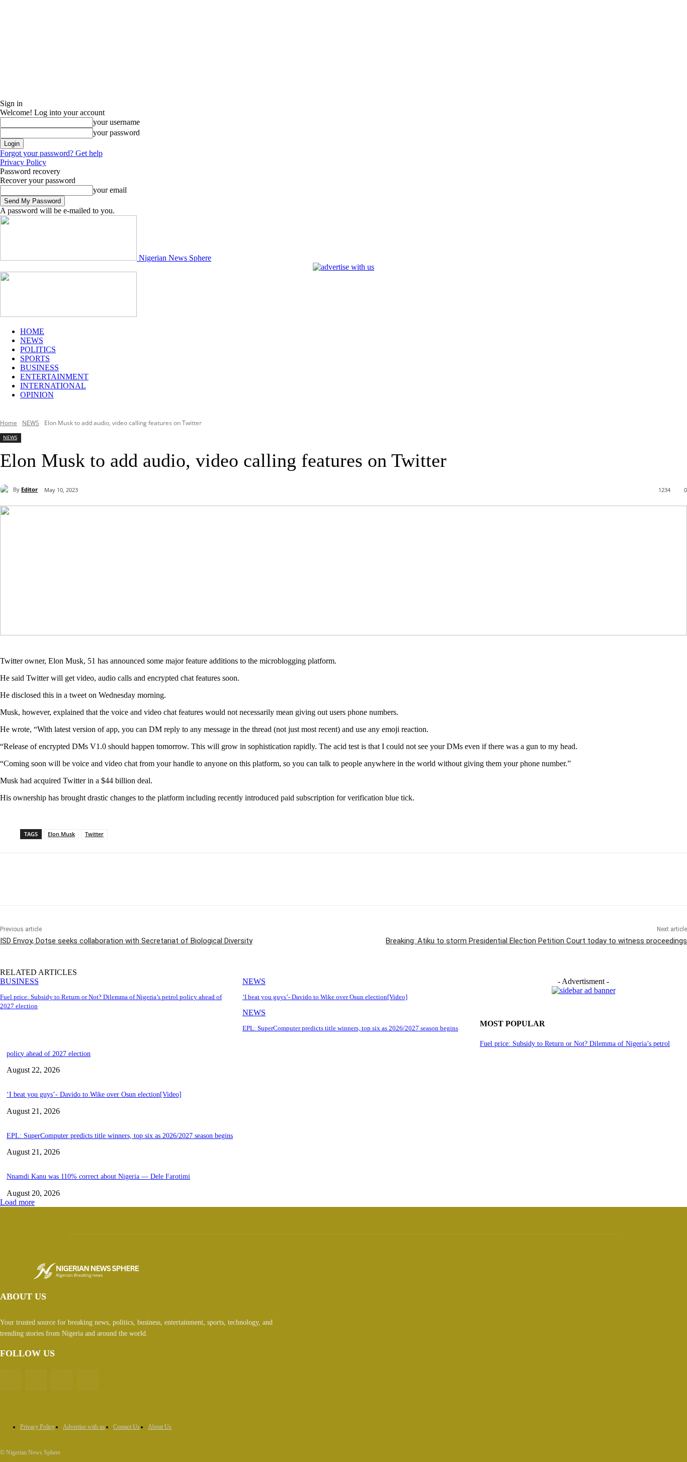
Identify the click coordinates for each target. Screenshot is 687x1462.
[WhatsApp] (197, 879)
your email (110, 190)
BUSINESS (39, 367)
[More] (234, 879)
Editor (29, 489)
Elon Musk (61, 834)
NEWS (31, 340)
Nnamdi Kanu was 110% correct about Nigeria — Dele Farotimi (98, 1176)
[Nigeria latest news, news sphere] (86, 1271)
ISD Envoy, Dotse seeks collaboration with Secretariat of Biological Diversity (126, 940)
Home (8, 423)
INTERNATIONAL (53, 385)
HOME (32, 331)
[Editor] (6, 489)
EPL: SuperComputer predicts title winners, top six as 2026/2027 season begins (350, 1028)
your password (116, 132)
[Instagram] (61, 1379)
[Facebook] (89, 879)
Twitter (94, 834)
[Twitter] (125, 879)
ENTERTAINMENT (54, 376)
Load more (17, 1202)
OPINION (37, 394)
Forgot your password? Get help (51, 153)
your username (116, 122)
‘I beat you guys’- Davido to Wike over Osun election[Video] (324, 997)
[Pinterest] (161, 879)
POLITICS (38, 349)
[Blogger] (10, 1379)
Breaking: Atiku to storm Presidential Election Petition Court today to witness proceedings (536, 940)
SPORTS (35, 358)
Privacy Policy (23, 162)
